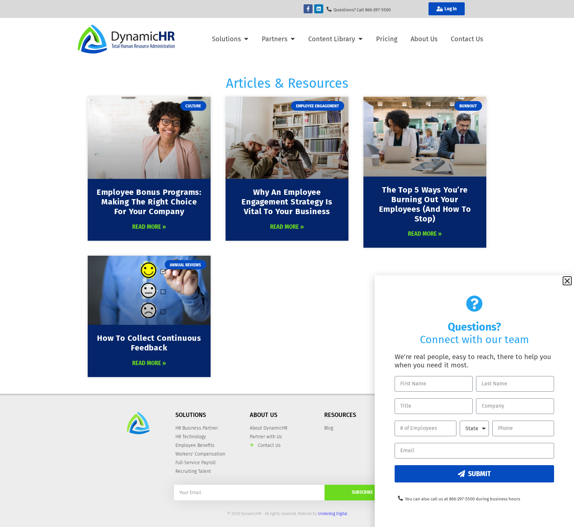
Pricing (386, 39)
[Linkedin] (318, 8)
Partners (274, 39)
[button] (567, 281)
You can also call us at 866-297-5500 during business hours (462, 498)
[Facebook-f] (308, 8)
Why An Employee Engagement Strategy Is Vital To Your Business (287, 202)
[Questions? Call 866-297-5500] (329, 9)
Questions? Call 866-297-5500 (362, 9)
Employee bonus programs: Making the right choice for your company (149, 202)
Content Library (331, 39)
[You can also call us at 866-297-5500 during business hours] (400, 498)
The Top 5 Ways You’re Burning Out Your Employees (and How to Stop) (425, 204)
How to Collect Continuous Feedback (149, 342)
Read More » (149, 226)
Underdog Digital (332, 513)
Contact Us (467, 39)
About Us (424, 39)
